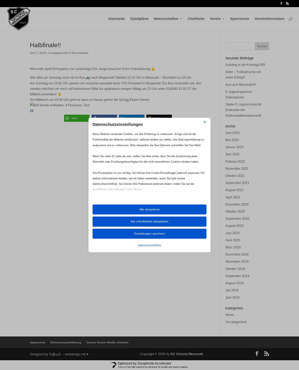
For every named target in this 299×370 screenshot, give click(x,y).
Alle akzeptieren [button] (149, 209)
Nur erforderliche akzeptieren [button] (149, 221)
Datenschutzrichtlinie (149, 245)
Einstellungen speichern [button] (149, 233)
